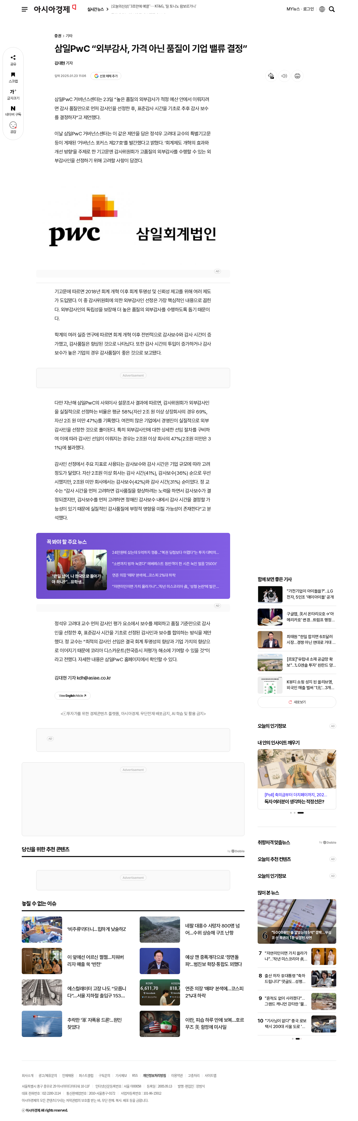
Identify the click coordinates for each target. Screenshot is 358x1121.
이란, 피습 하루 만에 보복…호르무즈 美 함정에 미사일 (214, 1023)
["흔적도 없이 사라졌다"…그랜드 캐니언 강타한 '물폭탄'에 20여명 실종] (323, 1009)
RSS (135, 1075)
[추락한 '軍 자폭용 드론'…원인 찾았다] (42, 1036)
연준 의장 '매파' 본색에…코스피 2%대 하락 (143, 575)
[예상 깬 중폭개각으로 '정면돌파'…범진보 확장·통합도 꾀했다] (160, 973)
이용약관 (177, 1075)
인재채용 (68, 1075)
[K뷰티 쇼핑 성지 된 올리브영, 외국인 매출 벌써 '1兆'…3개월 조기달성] (270, 692)
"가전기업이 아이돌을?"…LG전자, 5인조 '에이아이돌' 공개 (310, 594)
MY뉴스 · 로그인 (300, 9)
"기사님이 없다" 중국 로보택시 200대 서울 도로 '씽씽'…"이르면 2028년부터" (286, 1026)
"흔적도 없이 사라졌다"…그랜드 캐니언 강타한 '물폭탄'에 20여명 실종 (286, 1004)
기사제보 (121, 1075)
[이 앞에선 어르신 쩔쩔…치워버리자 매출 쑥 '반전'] (42, 973)
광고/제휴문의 (48, 1075)
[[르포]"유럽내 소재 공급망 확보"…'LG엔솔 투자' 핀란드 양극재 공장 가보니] (270, 670)
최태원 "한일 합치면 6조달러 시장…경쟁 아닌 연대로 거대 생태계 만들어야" (311, 640)
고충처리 (193, 1075)
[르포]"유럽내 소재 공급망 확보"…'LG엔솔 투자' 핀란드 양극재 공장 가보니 (311, 662)
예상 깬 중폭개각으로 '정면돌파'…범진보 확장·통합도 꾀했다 (213, 960)
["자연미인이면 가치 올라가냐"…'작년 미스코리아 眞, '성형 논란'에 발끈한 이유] (323, 964)
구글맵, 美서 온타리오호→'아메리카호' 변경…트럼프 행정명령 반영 (311, 617)
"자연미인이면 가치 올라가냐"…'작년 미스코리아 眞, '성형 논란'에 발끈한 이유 (166, 586)
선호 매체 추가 (108, 76)
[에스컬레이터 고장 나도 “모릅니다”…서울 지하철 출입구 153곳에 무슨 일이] (42, 1004)
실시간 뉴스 (95, 9)
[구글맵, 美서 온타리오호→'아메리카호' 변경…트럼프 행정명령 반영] (270, 624)
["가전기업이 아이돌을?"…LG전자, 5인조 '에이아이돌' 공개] (270, 602)
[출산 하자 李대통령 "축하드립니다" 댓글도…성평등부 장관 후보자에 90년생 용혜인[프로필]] (323, 986)
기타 (69, 36)
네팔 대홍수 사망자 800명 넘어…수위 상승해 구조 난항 (212, 929)
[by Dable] (236, 851)
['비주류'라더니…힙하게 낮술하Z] (42, 941)
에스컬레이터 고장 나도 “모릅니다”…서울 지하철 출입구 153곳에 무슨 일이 (96, 992)
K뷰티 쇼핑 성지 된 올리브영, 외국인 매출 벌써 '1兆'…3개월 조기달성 (310, 685)
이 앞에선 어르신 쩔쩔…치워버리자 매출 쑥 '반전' (95, 960)
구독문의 (104, 1075)
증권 (58, 36)
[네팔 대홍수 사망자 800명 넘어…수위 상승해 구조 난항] (160, 941)
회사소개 (27, 1075)
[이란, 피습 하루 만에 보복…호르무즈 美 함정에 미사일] (160, 1036)
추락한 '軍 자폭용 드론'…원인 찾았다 (94, 1023)
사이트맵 (210, 1075)
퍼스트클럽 (86, 1075)
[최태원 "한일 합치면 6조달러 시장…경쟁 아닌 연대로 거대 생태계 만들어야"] (270, 647)
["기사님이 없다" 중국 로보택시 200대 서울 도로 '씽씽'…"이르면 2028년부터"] (323, 1031)
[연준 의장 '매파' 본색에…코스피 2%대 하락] (160, 1004)
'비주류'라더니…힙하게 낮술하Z (96, 929)
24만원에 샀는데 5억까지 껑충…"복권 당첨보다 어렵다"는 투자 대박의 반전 (166, 552)
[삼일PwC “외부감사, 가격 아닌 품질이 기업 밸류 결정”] (133, 225)
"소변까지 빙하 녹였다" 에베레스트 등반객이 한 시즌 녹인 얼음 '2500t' (164, 563)
